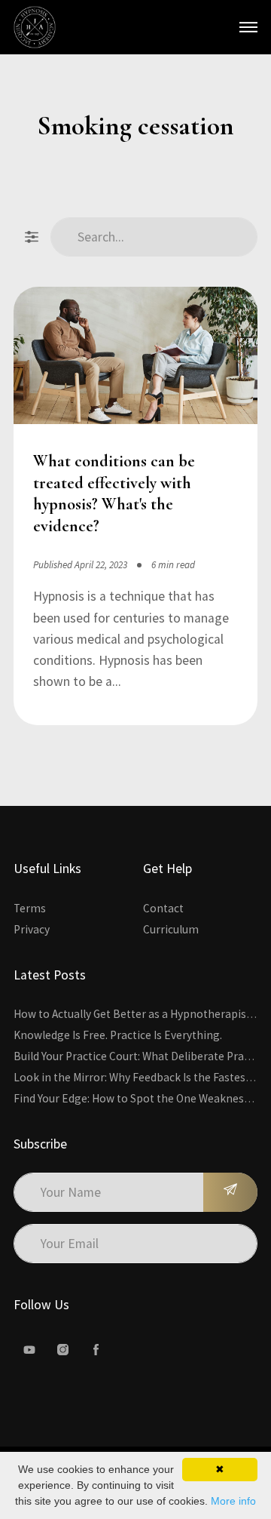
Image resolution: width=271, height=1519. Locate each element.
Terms (30, 908)
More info (233, 1501)
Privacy (32, 929)
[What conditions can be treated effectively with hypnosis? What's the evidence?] (135, 358)
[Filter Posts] (32, 237)
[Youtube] (29, 1350)
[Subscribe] (230, 1192)
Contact (163, 908)
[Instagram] (62, 1350)
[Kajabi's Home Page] (35, 27)
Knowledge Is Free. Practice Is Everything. (118, 1035)
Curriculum (171, 929)
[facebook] (95, 1350)
